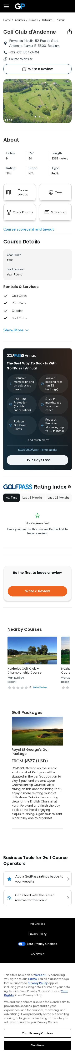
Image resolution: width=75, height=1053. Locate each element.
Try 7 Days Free (37, 460)
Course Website (21, 59)
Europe (33, 20)
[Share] (70, 31)
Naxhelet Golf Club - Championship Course (24, 671)
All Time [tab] (11, 498)
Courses (20, 20)
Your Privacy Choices (41, 944)
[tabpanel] (37, 101)
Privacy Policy (37, 934)
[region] (37, 1008)
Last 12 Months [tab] (58, 498)
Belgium (47, 20)
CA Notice (37, 954)
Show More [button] (13, 330)
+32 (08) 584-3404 (24, 52)
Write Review (40, 687)
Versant (40, 975)
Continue (37, 1045)
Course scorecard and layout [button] (28, 229)
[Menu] (6, 6)
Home (6, 20)
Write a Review (37, 591)
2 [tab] (39, 116)
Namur (61, 20)
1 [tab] (35, 116)
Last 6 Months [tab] (32, 498)
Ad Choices (37, 924)
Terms (32, 979)
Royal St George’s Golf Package (31, 751)
